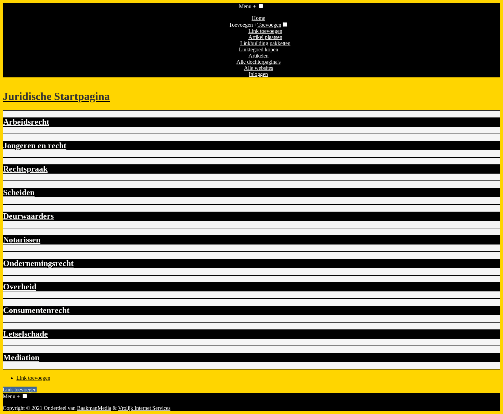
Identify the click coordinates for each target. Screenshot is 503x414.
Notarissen (21, 239)
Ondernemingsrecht (38, 263)
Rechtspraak (25, 168)
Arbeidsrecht (26, 121)
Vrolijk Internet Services (144, 408)
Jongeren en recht (34, 145)
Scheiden (19, 192)
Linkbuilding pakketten (265, 43)
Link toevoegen (265, 31)
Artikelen (258, 56)
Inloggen (258, 74)
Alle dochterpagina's (258, 62)
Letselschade (25, 333)
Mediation (21, 357)
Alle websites (258, 68)
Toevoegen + (243, 25)
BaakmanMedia (94, 408)
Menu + (247, 6)
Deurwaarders (28, 216)
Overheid (19, 286)
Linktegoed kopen (258, 49)
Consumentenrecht (36, 310)
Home (258, 18)
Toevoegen (269, 25)
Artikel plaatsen (265, 37)
